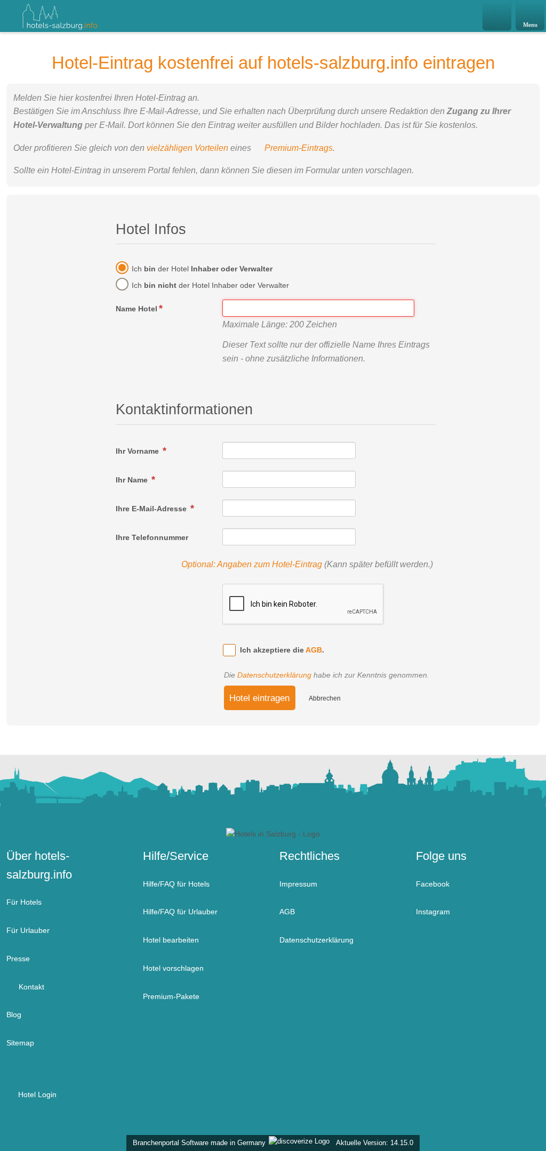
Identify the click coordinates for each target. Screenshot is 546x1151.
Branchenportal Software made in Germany (197, 1143)
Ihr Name (133, 480)
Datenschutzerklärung (274, 675)
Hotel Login (36, 1094)
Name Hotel (136, 308)
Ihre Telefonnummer (152, 537)
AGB (314, 650)
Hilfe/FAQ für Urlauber (180, 911)
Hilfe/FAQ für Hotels (176, 884)
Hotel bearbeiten (171, 940)
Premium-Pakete (171, 996)
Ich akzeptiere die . (282, 650)
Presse (18, 958)
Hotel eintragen (259, 698)
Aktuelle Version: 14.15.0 (374, 1143)
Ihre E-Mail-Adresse (152, 508)
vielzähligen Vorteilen (187, 147)
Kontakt (30, 987)
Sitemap (20, 1043)
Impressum (298, 884)
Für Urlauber (28, 930)
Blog (13, 1014)
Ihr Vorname (138, 451)
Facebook (432, 884)
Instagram (433, 911)
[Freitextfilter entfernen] (497, 15)
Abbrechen (325, 698)
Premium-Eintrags (298, 147)
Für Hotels (24, 902)
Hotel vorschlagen (173, 968)
